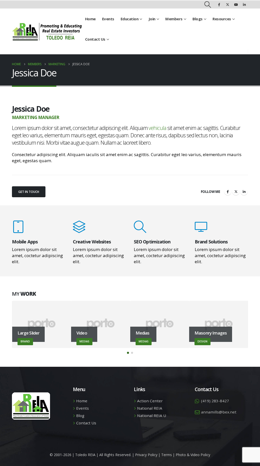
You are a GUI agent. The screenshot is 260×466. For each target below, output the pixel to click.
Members (174, 18)
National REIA (149, 408)
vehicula (157, 127)
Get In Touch (28, 192)
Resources (222, 18)
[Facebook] (219, 4)
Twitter (235, 191)
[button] (208, 4)
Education (130, 18)
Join (152, 18)
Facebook (227, 191)
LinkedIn (244, 191)
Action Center (150, 400)
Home (90, 18)
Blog (80, 415)
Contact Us (95, 39)
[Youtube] (235, 4)
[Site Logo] (47, 31)
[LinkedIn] (244, 4)
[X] (227, 4)
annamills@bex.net (218, 411)
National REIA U (151, 415)
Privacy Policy (146, 454)
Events (108, 18)
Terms (166, 454)
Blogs (197, 18)
